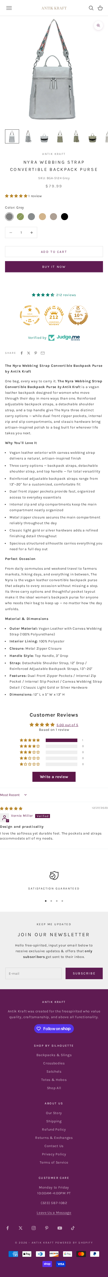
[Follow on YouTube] (59, 1228)
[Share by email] (43, 353)
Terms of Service (54, 1162)
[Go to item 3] (44, 136)
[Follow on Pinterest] (46, 1228)
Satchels (54, 1071)
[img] (11, 809)
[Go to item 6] (92, 136)
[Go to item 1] (12, 136)
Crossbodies (54, 1063)
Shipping (54, 1121)
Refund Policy (54, 1129)
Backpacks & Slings (54, 1055)
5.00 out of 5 (67, 725)
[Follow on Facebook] (7, 1228)
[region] (54, 881)
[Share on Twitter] (29, 353)
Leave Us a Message (54, 1213)
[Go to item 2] (28, 136)
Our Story (54, 1113)
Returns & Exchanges (54, 1138)
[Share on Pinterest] (36, 353)
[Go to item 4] (60, 136)
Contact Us (54, 1146)
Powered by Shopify (74, 1242)
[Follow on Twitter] (20, 1228)
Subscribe (84, 973)
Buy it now (54, 267)
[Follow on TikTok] (72, 1228)
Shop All (54, 1088)
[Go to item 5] (76, 136)
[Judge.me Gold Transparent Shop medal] (30, 315)
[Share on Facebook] (22, 353)
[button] (16, 196)
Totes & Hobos (54, 1080)
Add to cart (54, 252)
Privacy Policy (54, 1154)
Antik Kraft (54, 154)
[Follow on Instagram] (33, 1228)
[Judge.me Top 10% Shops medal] (78, 315)
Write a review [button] (54, 776)
